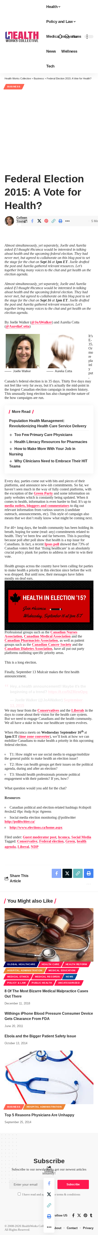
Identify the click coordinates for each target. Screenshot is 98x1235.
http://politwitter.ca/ (20, 821)
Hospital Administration (24, 970)
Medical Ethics (18, 976)
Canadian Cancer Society (51, 644)
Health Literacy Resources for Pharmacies (50, 442)
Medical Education (62, 970)
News (69, 976)
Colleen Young (21, 219)
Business (14, 86)
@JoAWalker (41, 322)
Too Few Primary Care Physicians (43, 435)
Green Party (43, 493)
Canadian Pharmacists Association (31, 640)
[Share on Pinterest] (46, 221)
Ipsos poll (51, 544)
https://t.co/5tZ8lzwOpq (68, 692)
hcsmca (64, 837)
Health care (50, 964)
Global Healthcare (21, 964)
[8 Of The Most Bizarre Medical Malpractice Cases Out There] (49, 935)
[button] (67, 36)
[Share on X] (39, 221)
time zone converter (34, 736)
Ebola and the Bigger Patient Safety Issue (40, 1036)
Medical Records (47, 976)
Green (70, 841)
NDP (35, 847)
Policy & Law (16, 983)
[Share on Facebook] (32, 221)
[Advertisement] (49, 130)
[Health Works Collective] (22, 36)
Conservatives (48, 710)
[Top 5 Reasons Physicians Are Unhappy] (49, 1077)
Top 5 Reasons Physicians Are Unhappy (39, 1115)
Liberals (77, 710)
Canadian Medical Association (47, 636)
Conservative (27, 841)
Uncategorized (69, 983)
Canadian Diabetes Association (28, 649)
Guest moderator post (39, 837)
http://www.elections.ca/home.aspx (36, 827)
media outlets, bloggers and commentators (37, 506)
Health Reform (76, 964)
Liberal (23, 847)
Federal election (51, 841)
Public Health (42, 983)
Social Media (81, 837)
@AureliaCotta (17, 326)
